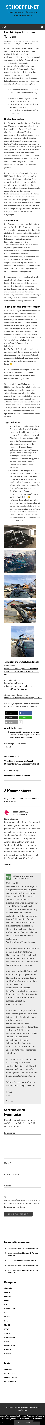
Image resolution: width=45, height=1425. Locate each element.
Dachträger (10, 744)
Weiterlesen (9, 1422)
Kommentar (10, 1132)
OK (18, 1422)
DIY (17, 44)
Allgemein (8, 1288)
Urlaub (27, 44)
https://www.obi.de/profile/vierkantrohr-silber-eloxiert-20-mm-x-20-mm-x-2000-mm (21, 671)
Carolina (24, 1410)
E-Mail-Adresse (12, 1174)
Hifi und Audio (9, 1308)
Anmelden (8, 1369)
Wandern (7, 1349)
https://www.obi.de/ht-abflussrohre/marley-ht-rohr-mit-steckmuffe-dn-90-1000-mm (18, 686)
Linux (6, 1321)
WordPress (24, 1407)
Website (8, 1185)
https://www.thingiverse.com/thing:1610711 (23, 697)
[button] (11, 713)
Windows (7, 1354)
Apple (6, 1300)
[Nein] (36, 1423)
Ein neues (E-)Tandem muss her (24, 732)
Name (7, 1163)
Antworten (7, 864)
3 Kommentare (34, 44)
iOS (5, 1313)
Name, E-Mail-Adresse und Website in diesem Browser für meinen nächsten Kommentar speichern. (22, 1203)
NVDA (6, 1329)
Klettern (7, 1317)
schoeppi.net (22, 7)
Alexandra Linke (20, 42)
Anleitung (7, 1296)
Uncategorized (9, 1337)
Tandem (21, 44)
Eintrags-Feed (9, 1373)
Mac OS (7, 1325)
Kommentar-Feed (10, 1377)
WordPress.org (10, 1381)
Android (7, 1292)
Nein (28, 1422)
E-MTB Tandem (26, 48)
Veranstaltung (9, 1345)
